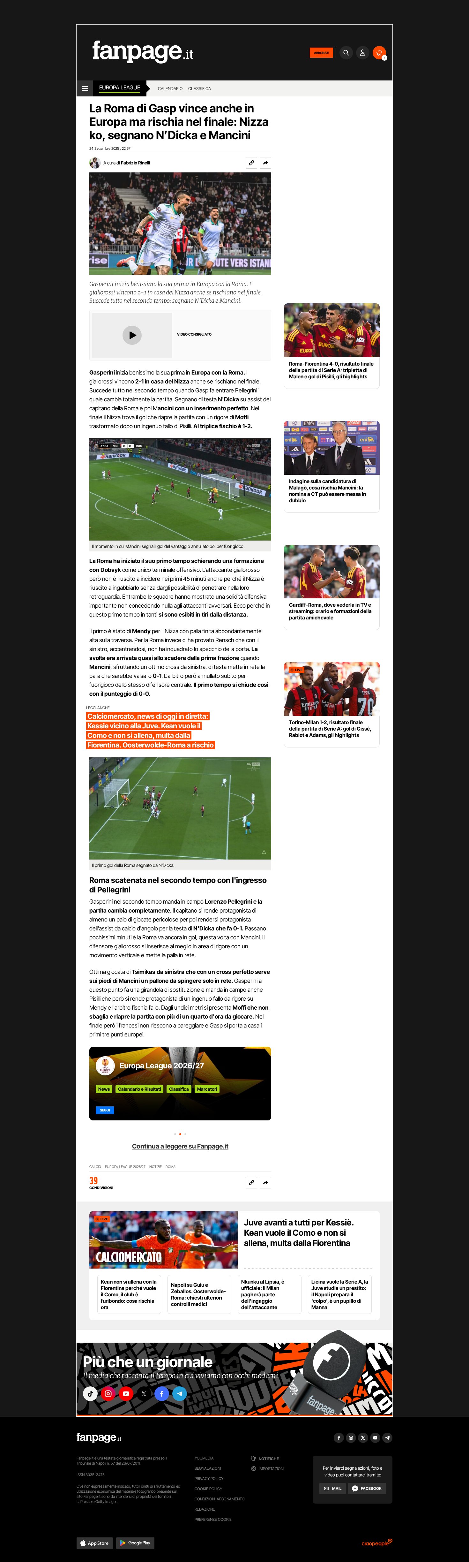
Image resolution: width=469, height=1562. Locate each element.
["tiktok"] (90, 1393)
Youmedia (204, 1458)
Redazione (205, 1509)
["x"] (144, 1393)
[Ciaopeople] (377, 1544)
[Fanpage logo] (135, 52)
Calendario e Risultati (139, 1089)
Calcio (95, 1167)
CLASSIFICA (199, 88)
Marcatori (207, 1089)
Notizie (155, 1167)
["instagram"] (108, 1393)
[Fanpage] (99, 1438)
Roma (170, 1167)
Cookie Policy (208, 1488)
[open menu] (85, 88)
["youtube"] (126, 1393)
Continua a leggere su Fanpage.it (180, 1146)
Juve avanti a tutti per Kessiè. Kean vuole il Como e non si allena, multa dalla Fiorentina (299, 1232)
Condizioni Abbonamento (220, 1499)
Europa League (119, 87)
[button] (265, 163)
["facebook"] (161, 1393)
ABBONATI (321, 53)
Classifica (179, 1089)
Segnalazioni (208, 1468)
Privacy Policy (209, 1478)
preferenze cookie (213, 1519)
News (104, 1089)
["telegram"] (179, 1393)
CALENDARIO (170, 88)
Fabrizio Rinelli (135, 162)
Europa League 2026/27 (162, 1065)
